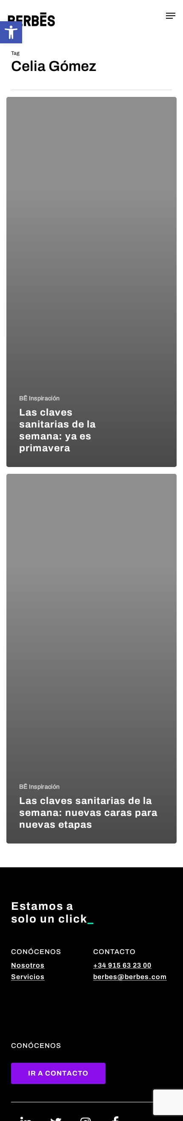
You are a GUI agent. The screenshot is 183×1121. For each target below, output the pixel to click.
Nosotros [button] (28, 965)
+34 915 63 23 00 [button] (122, 965)
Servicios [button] (28, 976)
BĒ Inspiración (39, 398)
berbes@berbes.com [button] (130, 976)
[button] (11, 32)
